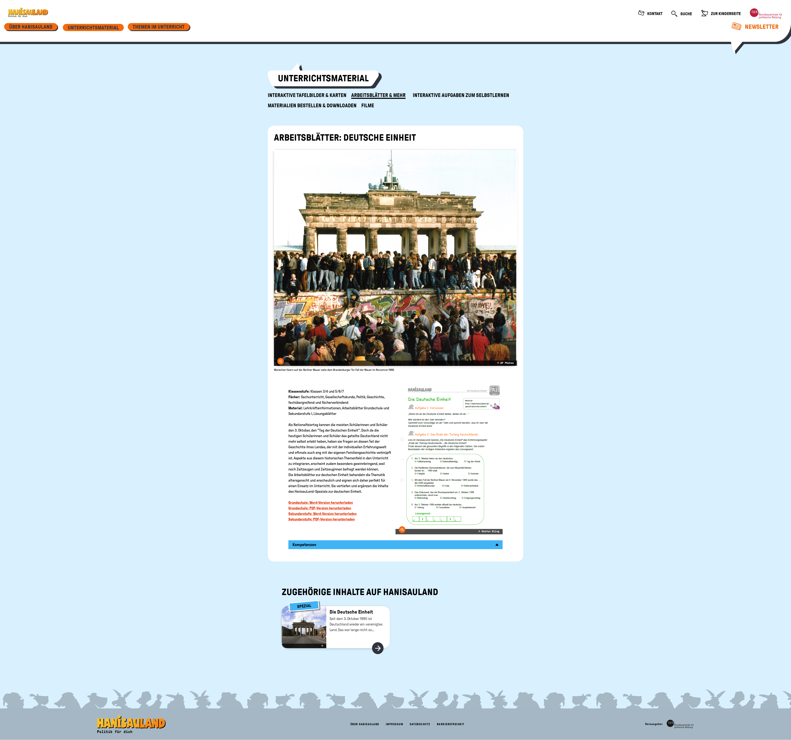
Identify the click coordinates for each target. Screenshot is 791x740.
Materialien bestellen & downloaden (312, 105)
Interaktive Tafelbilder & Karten (307, 95)
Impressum (394, 724)
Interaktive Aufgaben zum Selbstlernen (461, 95)
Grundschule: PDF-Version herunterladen (319, 508)
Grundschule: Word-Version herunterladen (320, 503)
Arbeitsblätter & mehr (378, 95)
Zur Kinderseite (725, 13)
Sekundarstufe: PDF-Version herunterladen (321, 519)
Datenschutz (420, 724)
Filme (367, 105)
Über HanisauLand (364, 724)
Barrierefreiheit (451, 724)
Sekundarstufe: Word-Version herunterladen (322, 514)
